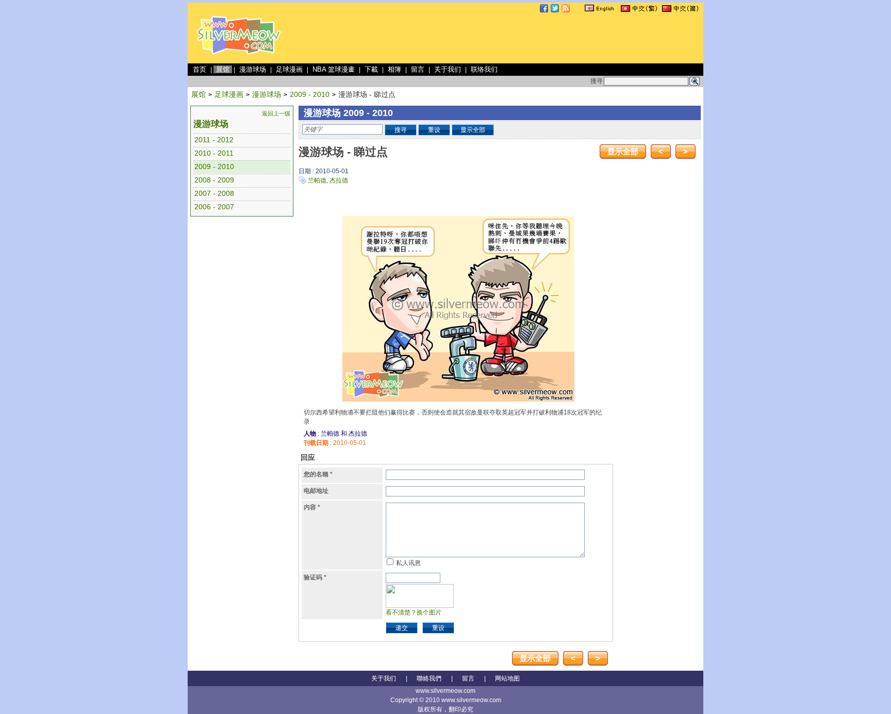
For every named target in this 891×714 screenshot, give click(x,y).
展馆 (222, 69)
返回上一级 (276, 113)
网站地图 (507, 678)
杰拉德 (338, 180)
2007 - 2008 (214, 193)
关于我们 (447, 69)
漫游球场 (252, 69)
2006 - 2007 (214, 207)
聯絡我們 (429, 678)
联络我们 (484, 69)
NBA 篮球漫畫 (333, 69)
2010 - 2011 (214, 153)
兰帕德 (317, 180)
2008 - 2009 (214, 180)
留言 (417, 69)
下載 (371, 69)
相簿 (394, 69)
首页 (199, 69)
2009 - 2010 (309, 94)
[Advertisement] (513, 38)
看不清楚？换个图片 (413, 612)
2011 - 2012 (214, 140)
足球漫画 (289, 69)
